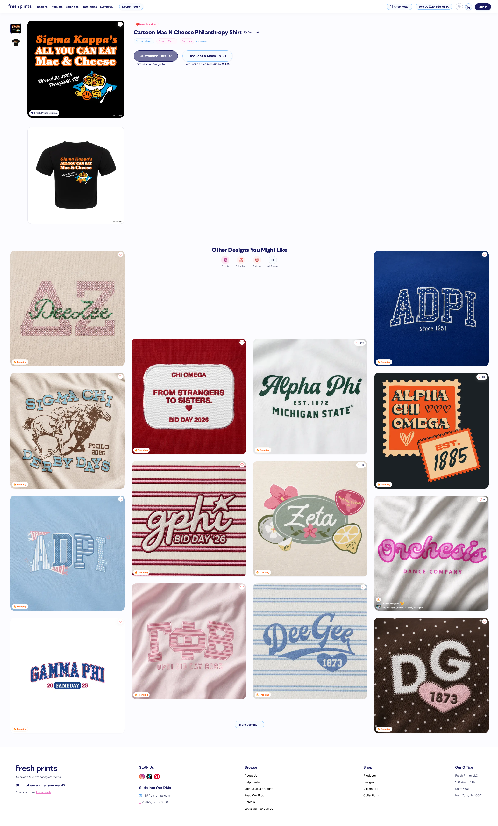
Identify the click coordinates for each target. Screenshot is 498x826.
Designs (42, 7)
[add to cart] (468, 6)
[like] (120, 24)
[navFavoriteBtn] (459, 6)
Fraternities (89, 7)
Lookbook (106, 6)
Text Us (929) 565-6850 (434, 6)
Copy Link (253, 32)
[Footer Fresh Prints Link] (40, 769)
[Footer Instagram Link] (142, 776)
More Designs (248, 724)
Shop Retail (401, 6)
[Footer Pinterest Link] (157, 776)
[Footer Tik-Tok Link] (149, 776)
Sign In (483, 6)
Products (57, 7)
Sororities (72, 7)
